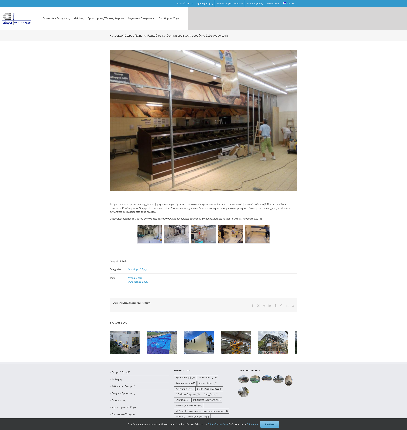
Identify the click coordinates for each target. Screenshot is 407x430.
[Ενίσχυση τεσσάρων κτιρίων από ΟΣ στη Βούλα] (243, 380)
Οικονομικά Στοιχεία (123, 415)
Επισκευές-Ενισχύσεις (207, 401)
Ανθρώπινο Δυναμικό (123, 387)
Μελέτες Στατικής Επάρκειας (192, 418)
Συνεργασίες (118, 401)
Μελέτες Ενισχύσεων (189, 406)
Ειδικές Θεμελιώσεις (209, 390)
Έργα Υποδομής (185, 379)
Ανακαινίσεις (135, 277)
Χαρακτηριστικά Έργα (124, 408)
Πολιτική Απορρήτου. (218, 424)
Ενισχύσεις (211, 395)
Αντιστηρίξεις (184, 390)
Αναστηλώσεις (208, 384)
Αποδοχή (270, 424)
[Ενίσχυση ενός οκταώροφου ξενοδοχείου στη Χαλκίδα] (266, 379)
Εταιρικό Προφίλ (121, 373)
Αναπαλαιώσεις (185, 384)
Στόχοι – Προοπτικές (123, 394)
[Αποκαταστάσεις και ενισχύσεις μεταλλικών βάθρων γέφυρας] (278, 380)
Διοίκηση (117, 380)
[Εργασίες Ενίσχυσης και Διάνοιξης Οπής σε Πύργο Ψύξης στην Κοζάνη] (289, 382)
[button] (139, 234)
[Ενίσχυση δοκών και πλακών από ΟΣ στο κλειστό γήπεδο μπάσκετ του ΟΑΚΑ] (255, 380)
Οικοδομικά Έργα (138, 269)
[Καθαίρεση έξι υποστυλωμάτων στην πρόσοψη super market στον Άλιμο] (243, 393)
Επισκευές (182, 401)
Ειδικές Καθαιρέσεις (188, 395)
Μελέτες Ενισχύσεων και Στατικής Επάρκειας (202, 412)
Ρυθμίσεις (252, 424)
